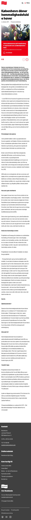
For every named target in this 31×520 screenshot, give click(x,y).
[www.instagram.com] (10, 517)
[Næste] (27, 59)
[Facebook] (2, 517)
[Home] (4, 3)
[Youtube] (6, 517)
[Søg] (22, 3)
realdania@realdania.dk (8, 445)
